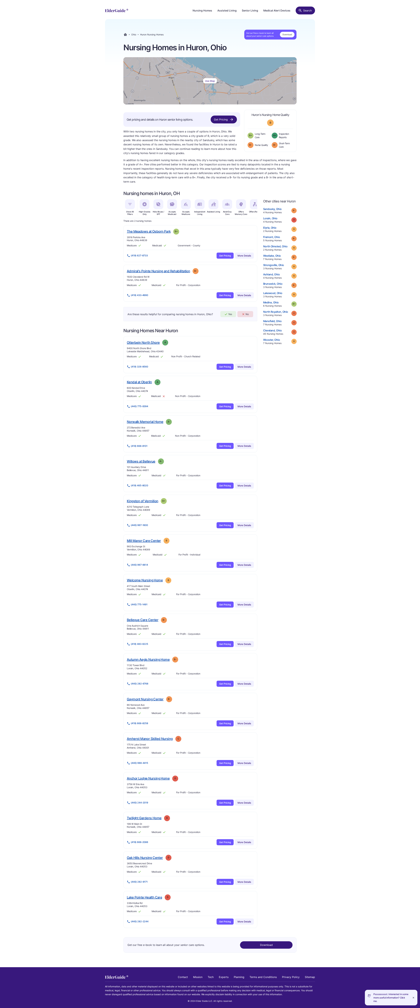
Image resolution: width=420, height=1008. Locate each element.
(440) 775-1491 (139, 604)
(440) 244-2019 (139, 802)
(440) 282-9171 (139, 881)
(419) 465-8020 (139, 485)
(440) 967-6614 (139, 564)
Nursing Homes (202, 10)
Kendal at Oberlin (139, 382)
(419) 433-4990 (139, 295)
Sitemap (310, 977)
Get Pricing (221, 119)
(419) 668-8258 (139, 723)
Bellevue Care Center (142, 620)
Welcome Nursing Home (145, 580)
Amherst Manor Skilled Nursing (150, 739)
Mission (197, 977)
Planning (239, 977)
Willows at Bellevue (141, 461)
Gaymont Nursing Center (145, 699)
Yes (230, 314)
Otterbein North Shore (143, 342)
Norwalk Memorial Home (145, 422)
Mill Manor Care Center (144, 541)
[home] (116, 10)
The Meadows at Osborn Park (149, 231)
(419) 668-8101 (139, 446)
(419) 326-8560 (139, 366)
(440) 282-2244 (139, 921)
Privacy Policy (291, 977)
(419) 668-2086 (139, 842)
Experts (224, 977)
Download (287, 34)
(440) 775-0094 (139, 406)
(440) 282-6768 (139, 683)
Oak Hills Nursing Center (145, 858)
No (247, 314)
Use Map (210, 80)
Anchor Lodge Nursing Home (148, 778)
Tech (211, 977)
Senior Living (250, 10)
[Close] (413, 997)
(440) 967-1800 (139, 525)
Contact (183, 977)
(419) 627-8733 (139, 255)
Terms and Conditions (263, 977)
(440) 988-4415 (139, 762)
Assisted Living (227, 10)
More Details (244, 255)
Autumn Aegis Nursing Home (148, 659)
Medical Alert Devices (276, 10)
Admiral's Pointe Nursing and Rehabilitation (158, 271)
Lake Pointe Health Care (144, 897)
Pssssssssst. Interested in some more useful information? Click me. (390, 997)
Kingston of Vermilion (142, 501)
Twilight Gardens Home (144, 818)
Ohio (133, 34)
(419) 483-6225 (139, 643)
